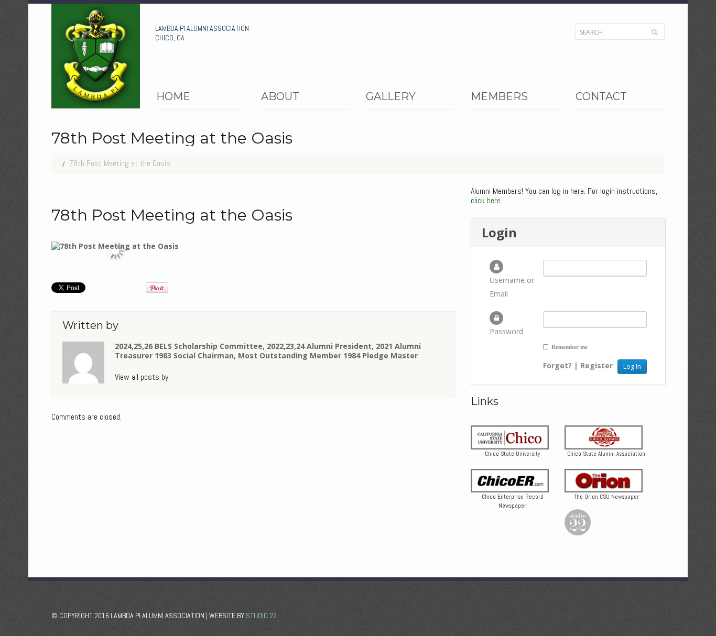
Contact (601, 97)
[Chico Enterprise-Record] (510, 480)
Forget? (557, 365)
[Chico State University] (510, 437)
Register (596, 365)
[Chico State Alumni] (604, 437)
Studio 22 (261, 615)
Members (499, 98)
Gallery (391, 98)
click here (486, 200)
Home (173, 97)
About (280, 98)
